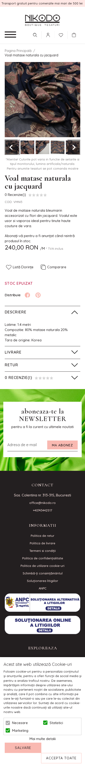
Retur (11, 365)
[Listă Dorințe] (61, 34)
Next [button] (74, 147)
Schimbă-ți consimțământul (43, 573)
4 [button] (50, 130)
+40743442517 (42, 510)
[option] (42, 99)
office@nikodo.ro (42, 503)
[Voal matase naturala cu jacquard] (27, 147)
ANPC (43, 588)
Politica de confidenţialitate (42, 558)
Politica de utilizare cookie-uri (42, 566)
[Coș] (75, 35)
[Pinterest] (38, 295)
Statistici (56, 723)
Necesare (20, 723)
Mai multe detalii (43, 739)
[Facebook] (27, 295)
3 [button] (45, 130)
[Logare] (48, 35)
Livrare (13, 352)
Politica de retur (42, 536)
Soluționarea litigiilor (42, 581)
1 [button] (34, 130)
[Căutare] (35, 35)
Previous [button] (11, 147)
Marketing (20, 730)
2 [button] (39, 130)
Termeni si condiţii (42, 551)
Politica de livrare (42, 543)
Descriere (15, 312)
